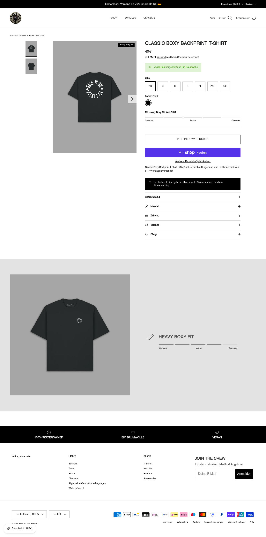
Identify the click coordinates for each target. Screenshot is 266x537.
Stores (72, 474)
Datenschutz (182, 522)
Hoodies (148, 469)
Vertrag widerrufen (21, 456)
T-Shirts (147, 464)
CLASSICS (149, 18)
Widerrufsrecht (76, 488)
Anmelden (244, 474)
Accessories (150, 479)
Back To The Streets (28, 524)
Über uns (73, 479)
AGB (252, 522)
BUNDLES (130, 18)
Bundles (148, 474)
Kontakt (196, 522)
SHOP (113, 18)
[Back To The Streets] (15, 18)
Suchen (73, 464)
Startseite (14, 35)
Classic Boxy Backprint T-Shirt (32, 35)
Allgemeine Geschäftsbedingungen (87, 483)
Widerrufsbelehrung (237, 522)
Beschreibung (152, 197)
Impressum (167, 522)
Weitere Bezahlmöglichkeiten (193, 161)
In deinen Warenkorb (192, 139)
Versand (161, 57)
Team (71, 469)
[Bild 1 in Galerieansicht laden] (95, 97)
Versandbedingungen (214, 522)
